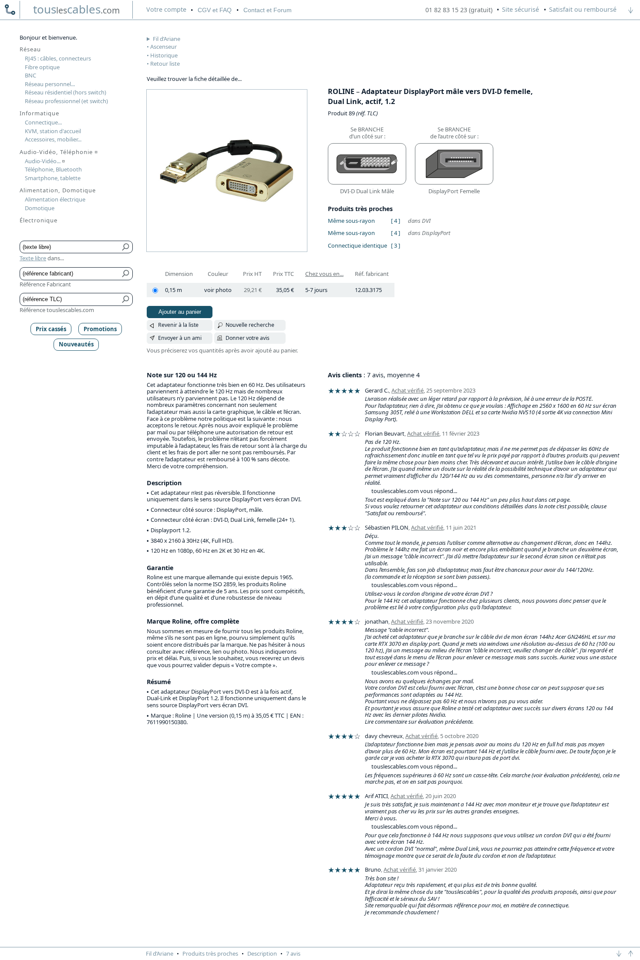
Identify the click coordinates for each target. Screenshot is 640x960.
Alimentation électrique (55, 199)
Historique (164, 55)
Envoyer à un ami (180, 338)
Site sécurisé (520, 9)
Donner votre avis (247, 338)
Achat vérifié (407, 390)
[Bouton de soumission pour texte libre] (126, 247)
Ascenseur (163, 46)
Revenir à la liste (178, 325)
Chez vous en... (324, 274)
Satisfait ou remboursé (582, 9)
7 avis (293, 953)
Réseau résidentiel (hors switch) (65, 92)
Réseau (30, 49)
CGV (215, 10)
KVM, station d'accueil (53, 131)
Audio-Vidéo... (45, 161)
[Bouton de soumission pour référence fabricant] (126, 274)
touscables (76, 9)
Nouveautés (76, 344)
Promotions (100, 329)
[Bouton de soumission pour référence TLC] (126, 299)
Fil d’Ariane (166, 39)
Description (262, 953)
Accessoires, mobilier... (53, 139)
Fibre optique (42, 67)
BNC (30, 75)
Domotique (39, 208)
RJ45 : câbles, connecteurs (58, 58)
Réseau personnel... (50, 84)
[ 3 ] (395, 245)
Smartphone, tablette (53, 178)
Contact (267, 10)
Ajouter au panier (179, 312)
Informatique (39, 113)
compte (166, 9)
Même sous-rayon (351, 221)
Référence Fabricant (45, 284)
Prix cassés (51, 329)
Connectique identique (357, 245)
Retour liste (165, 63)
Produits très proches (210, 953)
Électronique (38, 220)
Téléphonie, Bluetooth (53, 169)
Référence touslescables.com (57, 310)
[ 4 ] (395, 221)
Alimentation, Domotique (58, 190)
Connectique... (43, 122)
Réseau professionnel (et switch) (66, 101)
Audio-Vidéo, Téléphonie (59, 152)
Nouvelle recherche (250, 325)
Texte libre (33, 258)
